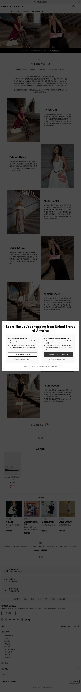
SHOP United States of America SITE (58, 354)
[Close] (76, 323)
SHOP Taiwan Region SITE (22, 354)
